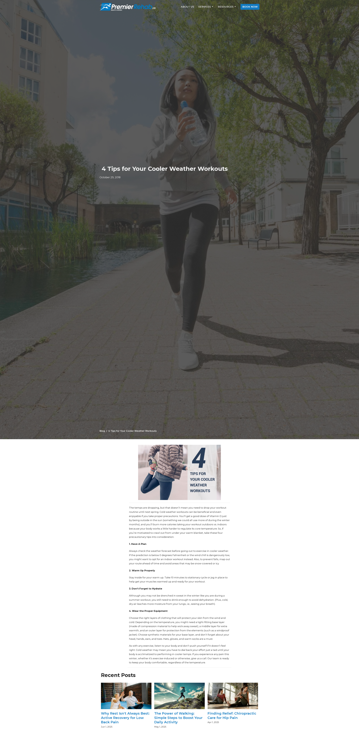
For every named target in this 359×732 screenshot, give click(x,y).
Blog (102, 431)
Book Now (250, 6)
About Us (187, 6)
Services (204, 6)
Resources (225, 6)
